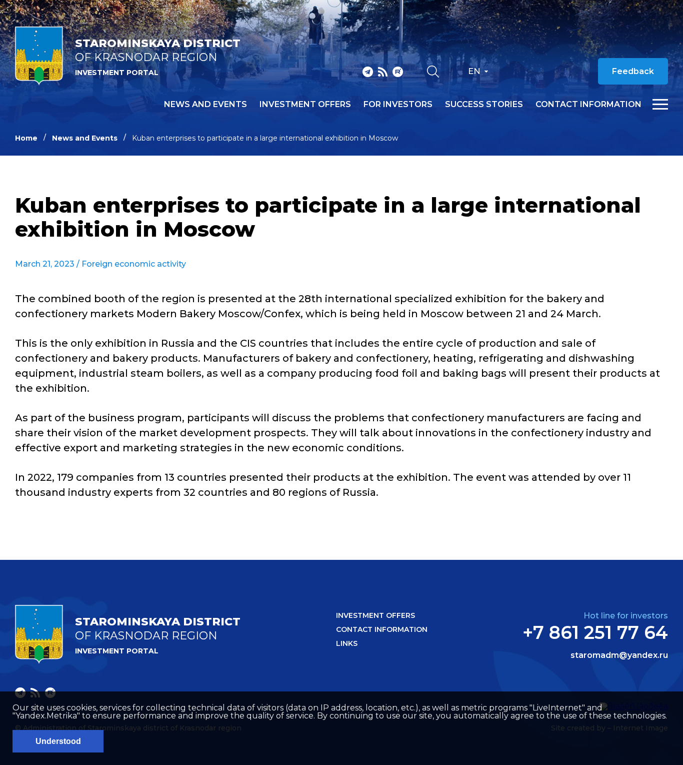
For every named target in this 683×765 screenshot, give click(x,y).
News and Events (85, 138)
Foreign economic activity (134, 264)
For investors (398, 105)
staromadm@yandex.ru (619, 655)
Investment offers (305, 105)
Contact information (589, 105)
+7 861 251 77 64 (595, 632)
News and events (205, 105)
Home (26, 138)
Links (347, 643)
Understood (58, 741)
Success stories (484, 105)
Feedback (633, 71)
